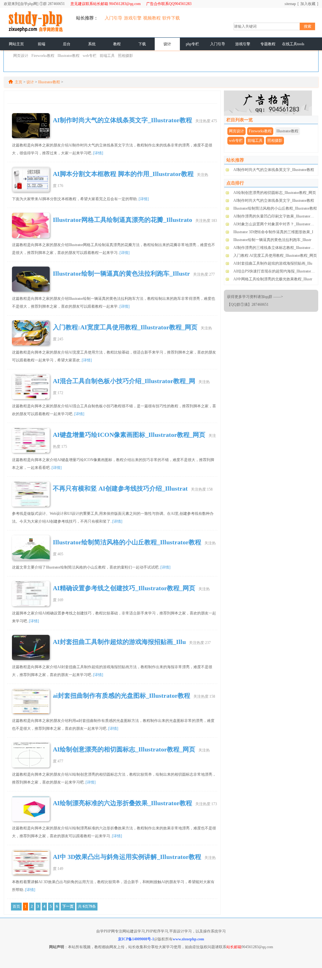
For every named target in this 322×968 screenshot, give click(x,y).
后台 (66, 44)
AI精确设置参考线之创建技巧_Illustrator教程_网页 (124, 588)
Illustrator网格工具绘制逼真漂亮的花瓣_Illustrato (122, 219)
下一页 (68, 906)
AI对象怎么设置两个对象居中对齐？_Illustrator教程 (275, 224)
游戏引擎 (133, 18)
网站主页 (16, 44)
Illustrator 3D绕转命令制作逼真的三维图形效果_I (273, 232)
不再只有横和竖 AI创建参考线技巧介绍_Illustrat (120, 488)
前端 (41, 44)
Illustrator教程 (69, 55)
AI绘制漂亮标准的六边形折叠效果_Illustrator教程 (122, 803)
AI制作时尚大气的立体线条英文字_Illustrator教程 (273, 170)
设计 (167, 44)
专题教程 (267, 44)
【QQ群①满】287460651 (248, 304)
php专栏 (192, 44)
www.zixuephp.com (188, 939)
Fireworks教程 (42, 55)
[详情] (98, 153)
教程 (117, 44)
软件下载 (171, 18)
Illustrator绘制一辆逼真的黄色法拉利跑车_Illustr (121, 273)
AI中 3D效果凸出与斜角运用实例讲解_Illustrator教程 (127, 856)
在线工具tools (293, 44)
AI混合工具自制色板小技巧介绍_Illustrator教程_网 (124, 380)
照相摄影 (125, 55)
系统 (92, 44)
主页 (18, 82)
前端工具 (107, 55)
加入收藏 (307, 4)
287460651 (56, 4)
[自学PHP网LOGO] (35, 31)
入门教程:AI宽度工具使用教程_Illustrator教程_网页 (125, 327)
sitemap (290, 4)
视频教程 (152, 18)
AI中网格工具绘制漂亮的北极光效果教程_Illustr (272, 279)
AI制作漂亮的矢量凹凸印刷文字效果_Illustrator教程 (275, 216)
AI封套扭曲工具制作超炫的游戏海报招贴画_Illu (119, 641)
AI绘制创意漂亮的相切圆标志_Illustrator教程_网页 (124, 749)
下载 (142, 44)
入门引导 (113, 18)
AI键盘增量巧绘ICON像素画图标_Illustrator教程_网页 (129, 434)
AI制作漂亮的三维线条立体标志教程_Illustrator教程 (275, 247)
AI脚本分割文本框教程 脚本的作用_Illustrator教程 (123, 173)
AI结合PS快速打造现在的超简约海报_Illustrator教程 (276, 271)
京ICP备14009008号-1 (136, 939)
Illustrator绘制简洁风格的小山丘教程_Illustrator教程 (127, 542)
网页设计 (20, 55)
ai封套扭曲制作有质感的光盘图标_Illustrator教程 (121, 695)
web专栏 (90, 55)
